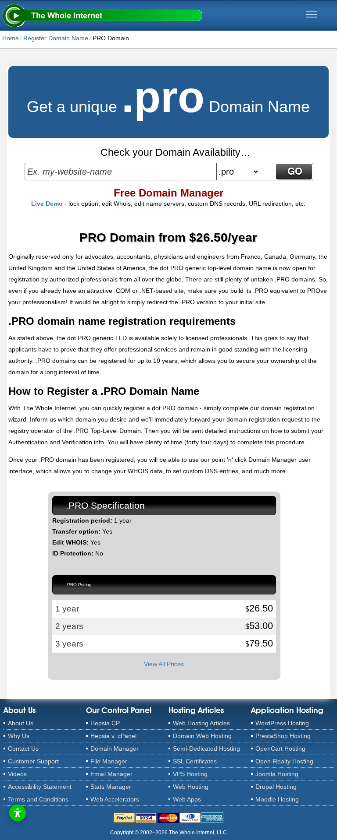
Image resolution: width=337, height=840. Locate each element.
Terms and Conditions (38, 799)
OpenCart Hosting (280, 748)
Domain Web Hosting (202, 735)
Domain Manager (114, 748)
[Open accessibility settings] (17, 813)
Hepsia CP (105, 723)
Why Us (18, 735)
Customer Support (33, 761)
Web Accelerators (114, 799)
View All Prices (164, 664)
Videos (17, 773)
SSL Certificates (195, 761)
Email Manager (111, 773)
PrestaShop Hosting (283, 735)
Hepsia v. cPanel (113, 735)
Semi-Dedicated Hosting (206, 748)
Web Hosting (190, 786)
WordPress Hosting (282, 723)
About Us (20, 723)
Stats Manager (110, 786)
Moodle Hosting (277, 799)
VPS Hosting (190, 773)
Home (10, 38)
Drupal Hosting (276, 786)
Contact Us (23, 748)
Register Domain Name (55, 38)
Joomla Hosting (276, 773)
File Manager (108, 761)
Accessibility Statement (40, 786)
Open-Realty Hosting (284, 761)
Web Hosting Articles (201, 723)
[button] (311, 14)
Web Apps (187, 799)
